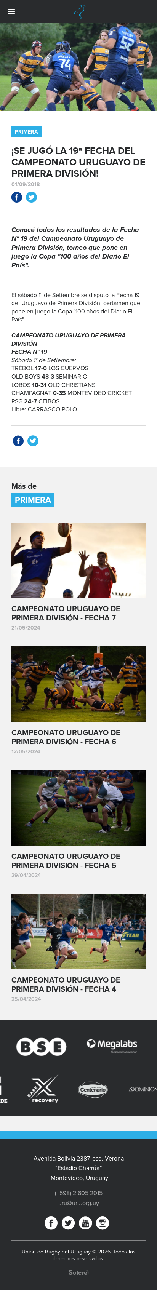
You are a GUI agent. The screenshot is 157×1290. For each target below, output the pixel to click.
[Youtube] (85, 1224)
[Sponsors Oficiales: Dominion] (122, 1089)
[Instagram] (102, 1224)
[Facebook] (51, 1224)
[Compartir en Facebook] (16, 199)
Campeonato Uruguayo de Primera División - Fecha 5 (65, 861)
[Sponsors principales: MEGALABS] (97, 1048)
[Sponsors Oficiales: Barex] (22, 1088)
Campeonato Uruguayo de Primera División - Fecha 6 (65, 737)
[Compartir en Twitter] (31, 199)
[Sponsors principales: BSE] (27, 1048)
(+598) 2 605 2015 (79, 1193)
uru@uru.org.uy (78, 1203)
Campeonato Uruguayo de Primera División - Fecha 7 (65, 613)
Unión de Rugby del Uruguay (78, 12)
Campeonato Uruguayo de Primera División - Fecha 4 (65, 985)
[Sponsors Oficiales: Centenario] (72, 1089)
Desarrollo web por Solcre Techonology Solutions (79, 1272)
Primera (26, 132)
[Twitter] (68, 1224)
